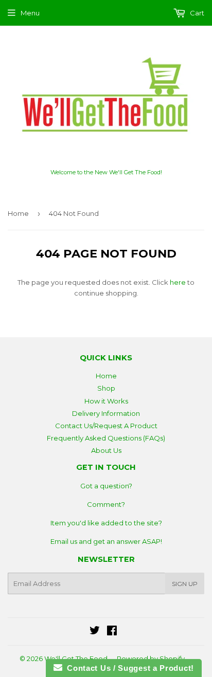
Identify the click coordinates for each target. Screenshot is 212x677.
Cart (196, 13)
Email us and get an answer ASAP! (106, 541)
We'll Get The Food (76, 658)
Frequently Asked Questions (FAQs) (106, 438)
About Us (106, 450)
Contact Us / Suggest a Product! (128, 668)
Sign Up (185, 584)
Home (18, 213)
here (178, 282)
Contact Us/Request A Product (106, 426)
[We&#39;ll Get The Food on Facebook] (112, 632)
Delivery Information (106, 413)
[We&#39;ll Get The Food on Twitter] (95, 632)
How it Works (106, 401)
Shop (106, 388)
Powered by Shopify (151, 658)
